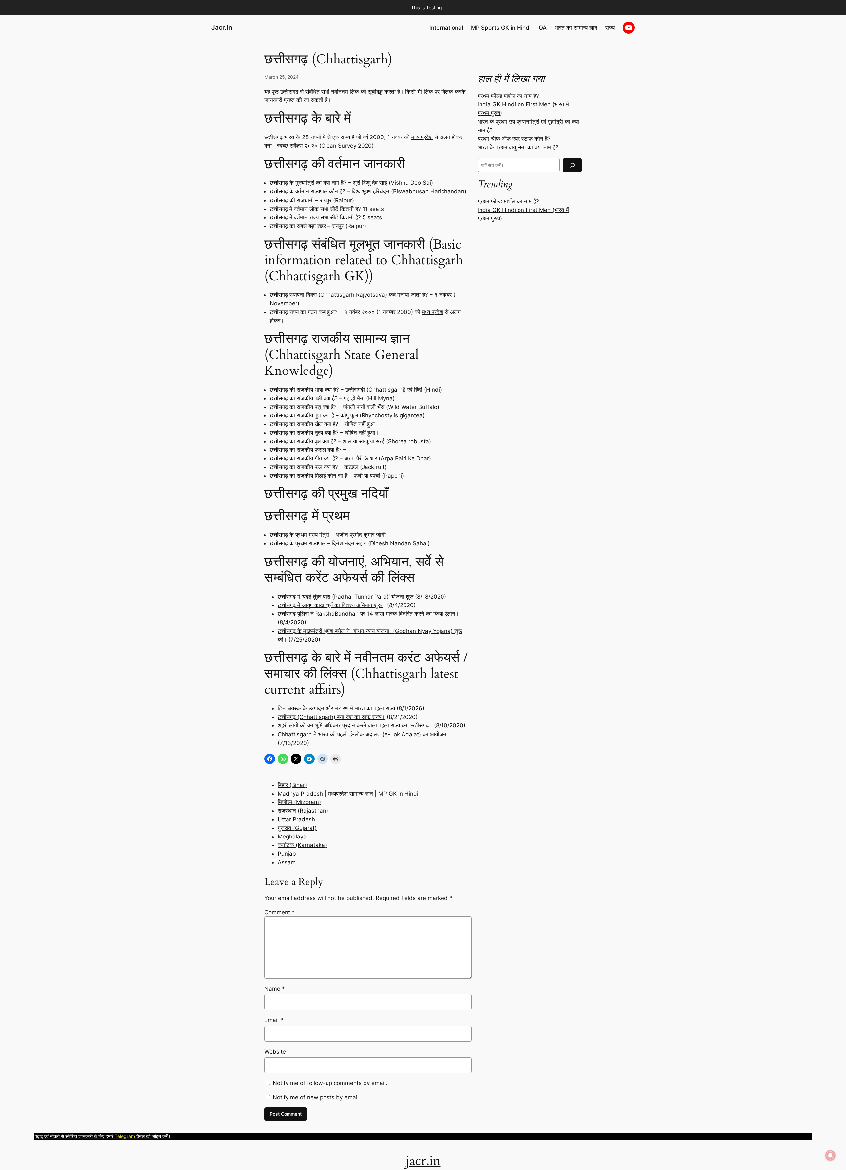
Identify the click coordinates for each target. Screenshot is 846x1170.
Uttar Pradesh (296, 819)
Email (273, 1020)
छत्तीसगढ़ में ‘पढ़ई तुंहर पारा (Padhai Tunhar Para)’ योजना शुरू (345, 596)
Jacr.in (222, 27)
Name (274, 988)
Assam (287, 862)
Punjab (287, 853)
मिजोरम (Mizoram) (299, 802)
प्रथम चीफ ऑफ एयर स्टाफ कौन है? (514, 139)
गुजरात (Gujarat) (297, 828)
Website (275, 1051)
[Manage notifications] (830, 1155)
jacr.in (423, 1161)
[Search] (572, 165)
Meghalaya (292, 836)
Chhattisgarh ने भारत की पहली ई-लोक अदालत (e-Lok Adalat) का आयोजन (362, 734)
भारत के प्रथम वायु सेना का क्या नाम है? (518, 147)
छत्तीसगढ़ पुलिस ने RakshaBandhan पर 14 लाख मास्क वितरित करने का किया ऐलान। (368, 613)
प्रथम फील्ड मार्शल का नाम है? (508, 96)
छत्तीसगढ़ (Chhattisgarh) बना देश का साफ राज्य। (331, 717)
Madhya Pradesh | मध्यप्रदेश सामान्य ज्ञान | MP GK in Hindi (348, 793)
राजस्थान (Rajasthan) (303, 810)
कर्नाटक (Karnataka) (302, 845)
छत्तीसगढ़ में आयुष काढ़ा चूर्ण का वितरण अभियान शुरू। (331, 605)
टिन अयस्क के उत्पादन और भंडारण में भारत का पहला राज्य (336, 708)
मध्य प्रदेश (422, 137)
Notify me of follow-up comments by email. (330, 1083)
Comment (279, 912)
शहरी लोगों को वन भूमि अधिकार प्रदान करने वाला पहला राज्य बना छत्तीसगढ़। (355, 725)
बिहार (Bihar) (292, 785)
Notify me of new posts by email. (316, 1097)
